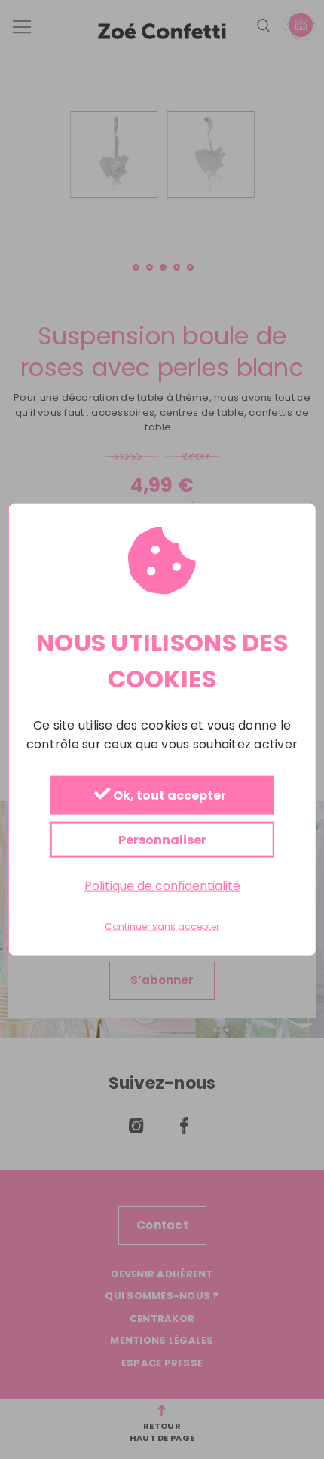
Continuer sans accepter (162, 927)
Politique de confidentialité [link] (162, 885)
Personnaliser (162, 839)
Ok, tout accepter (168, 795)
